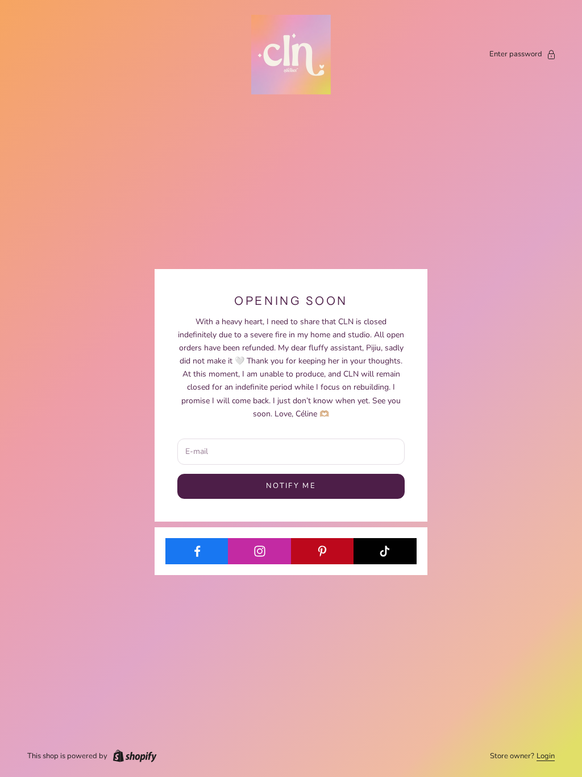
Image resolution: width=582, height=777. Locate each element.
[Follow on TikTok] (385, 551)
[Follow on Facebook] (197, 551)
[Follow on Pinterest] (323, 551)
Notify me (291, 486)
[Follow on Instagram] (259, 551)
